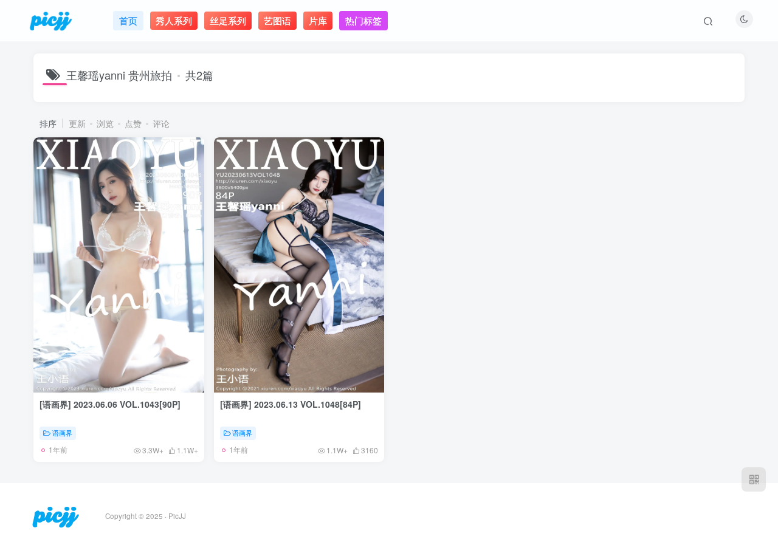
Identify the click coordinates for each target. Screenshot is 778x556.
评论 (161, 123)
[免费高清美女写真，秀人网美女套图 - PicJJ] (55, 515)
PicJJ (177, 516)
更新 (77, 123)
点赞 (133, 123)
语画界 (62, 433)
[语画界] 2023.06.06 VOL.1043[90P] (110, 404)
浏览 (105, 123)
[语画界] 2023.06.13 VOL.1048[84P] (290, 404)
